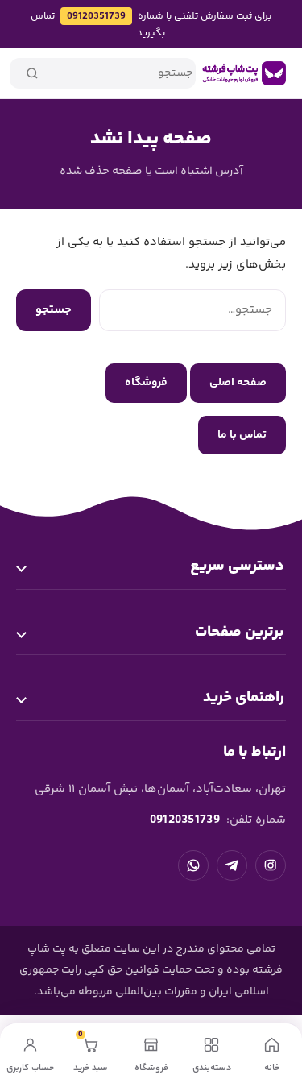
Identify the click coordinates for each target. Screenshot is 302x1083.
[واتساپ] (193, 865)
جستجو (53, 310)
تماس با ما (242, 435)
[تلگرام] (232, 865)
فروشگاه (146, 383)
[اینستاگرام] (270, 865)
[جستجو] (32, 73)
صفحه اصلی (238, 383)
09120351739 (96, 16)
